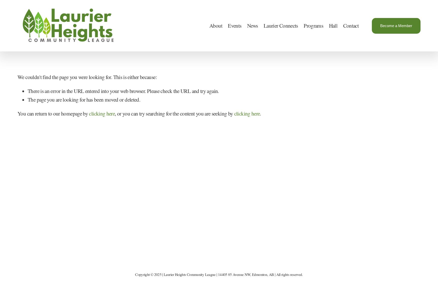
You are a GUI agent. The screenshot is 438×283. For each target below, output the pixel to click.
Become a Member (396, 26)
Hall (333, 25)
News (252, 25)
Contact (351, 25)
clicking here (102, 113)
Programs (313, 25)
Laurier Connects (281, 25)
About (215, 25)
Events (234, 25)
